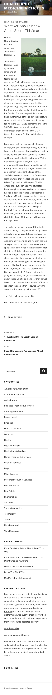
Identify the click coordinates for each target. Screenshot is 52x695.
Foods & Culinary (12, 428)
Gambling (9, 434)
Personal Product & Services (18, 480)
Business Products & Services (19, 406)
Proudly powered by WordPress (18, 688)
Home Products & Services (17, 457)
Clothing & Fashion (13, 411)
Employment (10, 417)
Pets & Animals (11, 485)
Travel (7, 519)
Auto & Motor (11, 400)
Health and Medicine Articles (24, 6)
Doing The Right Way (14, 572)
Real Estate (15, 317)
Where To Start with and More (19, 566)
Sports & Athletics (13, 508)
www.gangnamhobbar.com (17, 635)
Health (7, 440)
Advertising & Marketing (16, 389)
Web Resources (12, 531)
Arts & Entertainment (14, 394)
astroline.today (11, 628)
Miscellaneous (11, 474)
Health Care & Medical (15, 451)
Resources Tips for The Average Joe (21, 302)
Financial (8, 423)
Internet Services (12, 462)
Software (8, 502)
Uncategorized (11, 525)
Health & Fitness (12, 445)
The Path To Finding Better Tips (19, 296)
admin (25, 22)
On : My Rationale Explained (17, 578)
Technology (10, 514)
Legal (7, 468)
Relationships (10, 497)
